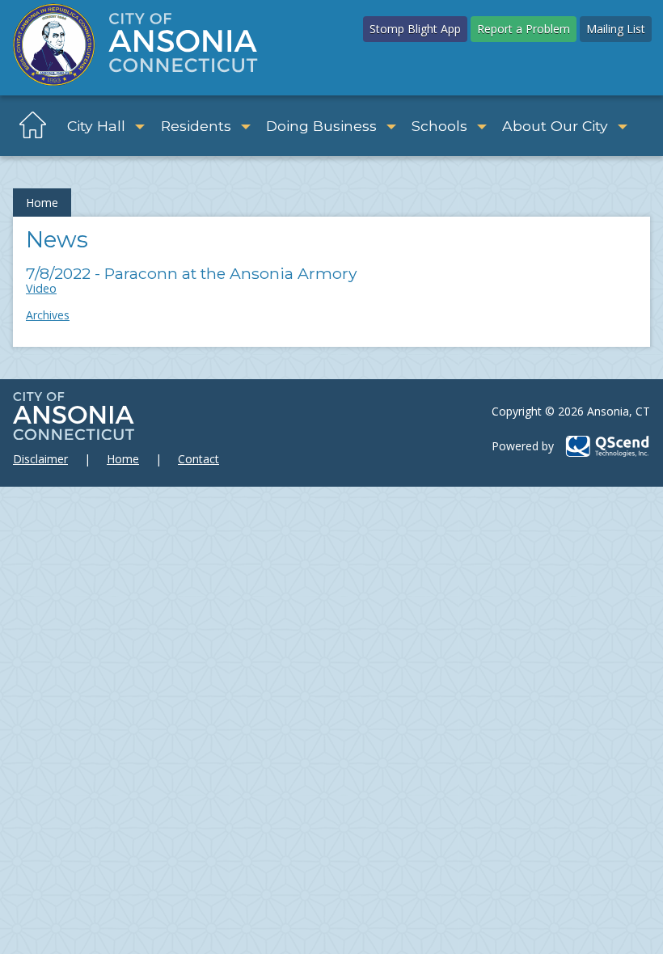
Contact (198, 458)
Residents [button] (196, 125)
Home (42, 202)
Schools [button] (439, 125)
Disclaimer (40, 458)
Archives (48, 315)
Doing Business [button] (321, 125)
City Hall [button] (96, 125)
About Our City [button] (555, 125)
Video (41, 288)
